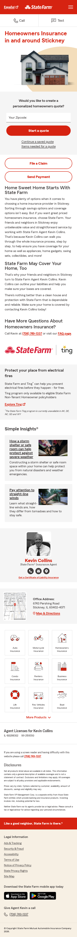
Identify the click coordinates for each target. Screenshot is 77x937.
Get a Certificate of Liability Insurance (39, 577)
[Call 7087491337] (30, 571)
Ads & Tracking (13, 843)
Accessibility (11, 854)
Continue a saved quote (38, 141)
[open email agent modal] (38, 571)
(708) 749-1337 (32, 333)
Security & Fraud (14, 848)
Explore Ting (13, 404)
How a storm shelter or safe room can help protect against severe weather (21, 449)
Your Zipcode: (18, 117)
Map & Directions (48, 613)
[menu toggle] (70, 7)
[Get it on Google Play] (43, 896)
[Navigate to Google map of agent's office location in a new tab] (46, 571)
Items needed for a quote (39, 146)
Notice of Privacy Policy (17, 865)
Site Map (9, 876)
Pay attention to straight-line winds (21, 494)
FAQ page (64, 333)
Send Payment (38, 177)
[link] (38, 7)
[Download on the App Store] (16, 896)
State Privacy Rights (16, 871)
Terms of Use (11, 859)
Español (9, 7)
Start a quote (38, 130)
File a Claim (38, 163)
